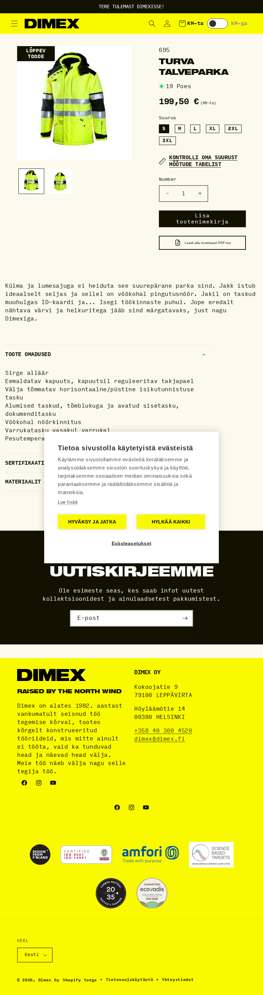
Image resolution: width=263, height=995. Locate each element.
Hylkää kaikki (171, 521)
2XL (233, 129)
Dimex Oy (49, 980)
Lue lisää (67, 502)
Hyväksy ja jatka (92, 521)
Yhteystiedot (177, 980)
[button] (14, 23)
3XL (167, 141)
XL (212, 129)
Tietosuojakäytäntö (129, 980)
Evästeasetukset (131, 543)
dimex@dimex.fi (159, 739)
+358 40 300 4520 (163, 730)
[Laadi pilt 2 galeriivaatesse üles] (59, 181)
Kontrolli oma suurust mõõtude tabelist (203, 160)
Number (167, 179)
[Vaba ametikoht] (184, 618)
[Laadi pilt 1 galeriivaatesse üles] (31, 181)
